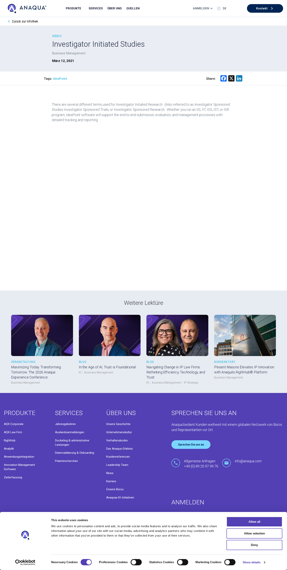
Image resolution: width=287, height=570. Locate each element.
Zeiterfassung (13, 477)
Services (96, 8)
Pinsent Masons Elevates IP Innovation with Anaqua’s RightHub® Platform (244, 369)
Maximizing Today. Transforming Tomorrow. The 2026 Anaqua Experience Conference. (36, 372)
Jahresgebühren (65, 424)
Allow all (254, 521)
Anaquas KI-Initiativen (120, 497)
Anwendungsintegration (19, 456)
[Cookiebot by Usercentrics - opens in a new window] (25, 562)
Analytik (9, 448)
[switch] (136, 562)
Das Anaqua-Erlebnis (119, 448)
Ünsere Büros (115, 489)
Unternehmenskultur (119, 432)
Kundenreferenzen (118, 456)
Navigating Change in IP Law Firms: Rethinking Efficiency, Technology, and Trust (175, 372)
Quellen (133, 8)
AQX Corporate (13, 424)
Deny (254, 545)
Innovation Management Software (19, 467)
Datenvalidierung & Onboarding (74, 453)
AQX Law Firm (13, 432)
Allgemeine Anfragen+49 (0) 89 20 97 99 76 (201, 463)
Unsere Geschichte (118, 424)
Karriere (111, 481)
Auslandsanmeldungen (69, 432)
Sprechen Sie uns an (191, 444)
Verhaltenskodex (117, 440)
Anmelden (201, 8)
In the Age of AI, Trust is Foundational (107, 367)
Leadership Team (117, 465)
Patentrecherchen (66, 461)
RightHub (9, 440)
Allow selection (254, 533)
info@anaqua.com (248, 461)
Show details (251, 562)
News (109, 473)
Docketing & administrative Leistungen (72, 443)
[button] (265, 8)
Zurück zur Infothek (25, 21)
